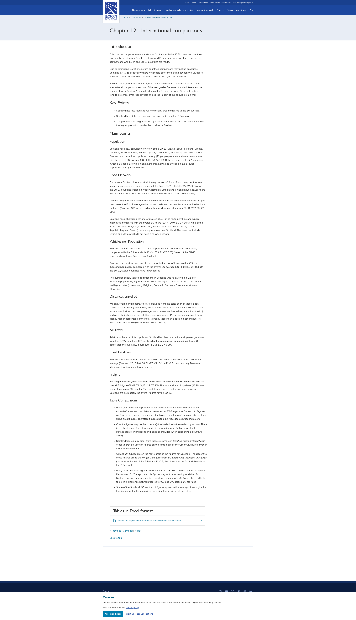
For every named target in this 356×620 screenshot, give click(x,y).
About (187, 2)
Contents (128, 530)
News (194, 2)
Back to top (116, 537)
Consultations (203, 2)
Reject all (129, 613)
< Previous (115, 530)
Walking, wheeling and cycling (179, 9)
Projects (220, 9)
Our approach (138, 9)
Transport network (204, 9)
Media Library (215, 2)
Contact (107, 591)
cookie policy (132, 607)
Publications (226, 2)
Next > (138, 530)
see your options (145, 613)
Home (125, 17)
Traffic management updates (242, 2)
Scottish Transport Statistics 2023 (158, 17)
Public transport (155, 9)
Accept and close (113, 613)
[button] (250, 9)
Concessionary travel (236, 9)
